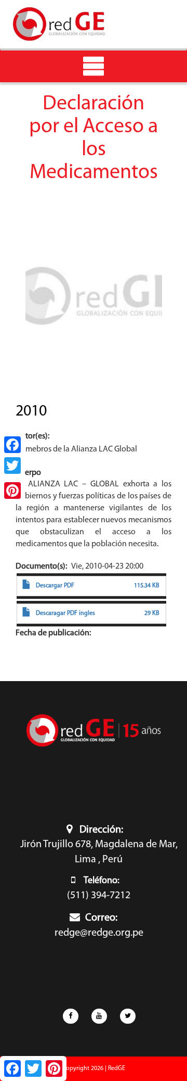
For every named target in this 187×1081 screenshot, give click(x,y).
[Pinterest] (12, 490)
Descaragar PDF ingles (65, 613)
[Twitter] (12, 465)
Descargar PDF (55, 586)
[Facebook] (12, 444)
